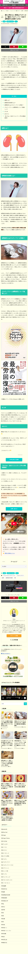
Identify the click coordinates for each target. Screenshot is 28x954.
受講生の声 (5, 900)
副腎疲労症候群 (10, 21)
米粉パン (5, 927)
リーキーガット (6, 882)
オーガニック (6, 853)
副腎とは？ (7, 100)
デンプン (5, 874)
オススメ (5, 850)
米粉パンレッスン (7, 930)
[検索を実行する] (25, 703)
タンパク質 (5, 871)
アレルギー (5, 844)
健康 (4, 21)
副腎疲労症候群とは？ (10, 102)
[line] (15, 640)
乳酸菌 (4, 886)
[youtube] (17, 640)
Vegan (4, 835)
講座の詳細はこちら (10, 553)
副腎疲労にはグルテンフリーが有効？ (14, 105)
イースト (5, 847)
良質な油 (5, 939)
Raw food (5, 832)
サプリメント (6, 868)
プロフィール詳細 (14, 635)
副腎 (3, 577)
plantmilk (5, 829)
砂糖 (4, 918)
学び (16, 21)
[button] (5, 46)
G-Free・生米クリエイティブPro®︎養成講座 (14, 1)
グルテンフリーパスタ (8, 865)
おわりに (7, 113)
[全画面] (22, 698)
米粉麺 (4, 933)
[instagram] (13, 640)
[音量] (19, 698)
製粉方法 (5, 942)
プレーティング (6, 877)
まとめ (6, 111)
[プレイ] (3, 698)
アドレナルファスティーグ (9, 575)
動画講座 (5, 897)
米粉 (4, 924)
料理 (4, 909)
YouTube (5, 841)
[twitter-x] (11, 640)
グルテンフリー (20, 575)
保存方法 (5, 889)
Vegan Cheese (6, 838)
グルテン (5, 859)
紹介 (4, 936)
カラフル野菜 (6, 856)
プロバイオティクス (7, 880)
